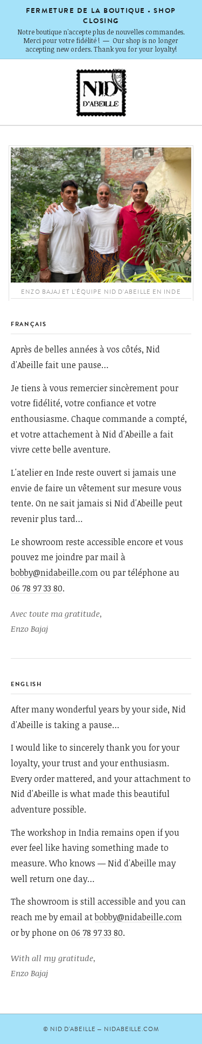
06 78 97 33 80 (36, 588)
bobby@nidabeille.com (54, 572)
